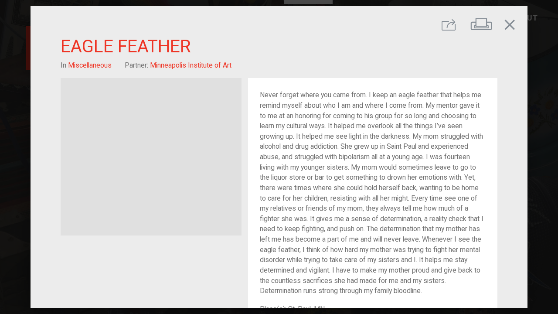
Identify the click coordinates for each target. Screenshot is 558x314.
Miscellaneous (90, 65)
